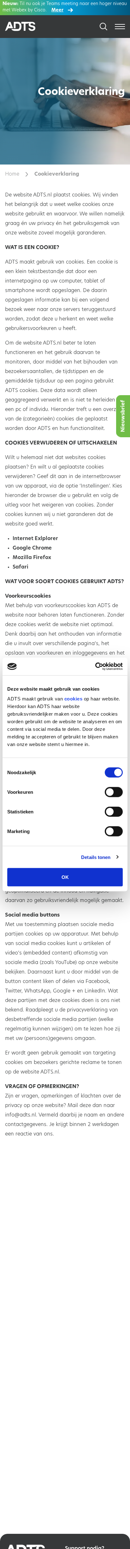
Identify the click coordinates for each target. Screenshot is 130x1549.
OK (65, 877)
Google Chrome (32, 548)
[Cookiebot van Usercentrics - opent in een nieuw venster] (95, 667)
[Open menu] (120, 26)
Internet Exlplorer (35, 538)
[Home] (27, 26)
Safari (20, 567)
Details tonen (95, 857)
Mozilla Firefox (32, 557)
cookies (73, 698)
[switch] (114, 792)
